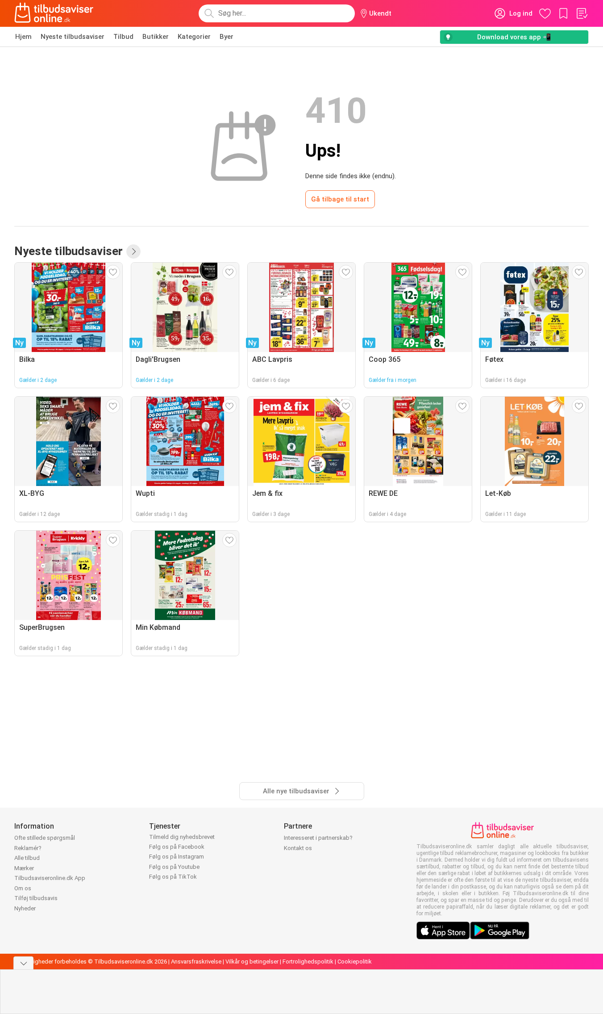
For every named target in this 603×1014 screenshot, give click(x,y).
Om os (22, 888)
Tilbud (123, 37)
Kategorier (194, 37)
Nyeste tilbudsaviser (72, 37)
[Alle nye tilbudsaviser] (133, 251)
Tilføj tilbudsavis (36, 898)
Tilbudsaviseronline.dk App (49, 878)
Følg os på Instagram (176, 856)
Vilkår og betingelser (252, 961)
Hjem (23, 37)
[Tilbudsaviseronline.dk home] (54, 13)
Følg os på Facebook (176, 846)
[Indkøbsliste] (581, 13)
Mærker (24, 868)
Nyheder (25, 908)
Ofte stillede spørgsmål (44, 837)
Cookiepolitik (354, 961)
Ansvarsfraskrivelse (196, 961)
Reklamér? (28, 848)
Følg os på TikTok (173, 876)
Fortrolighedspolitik (308, 961)
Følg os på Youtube (174, 866)
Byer (226, 37)
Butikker (155, 37)
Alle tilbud (27, 858)
